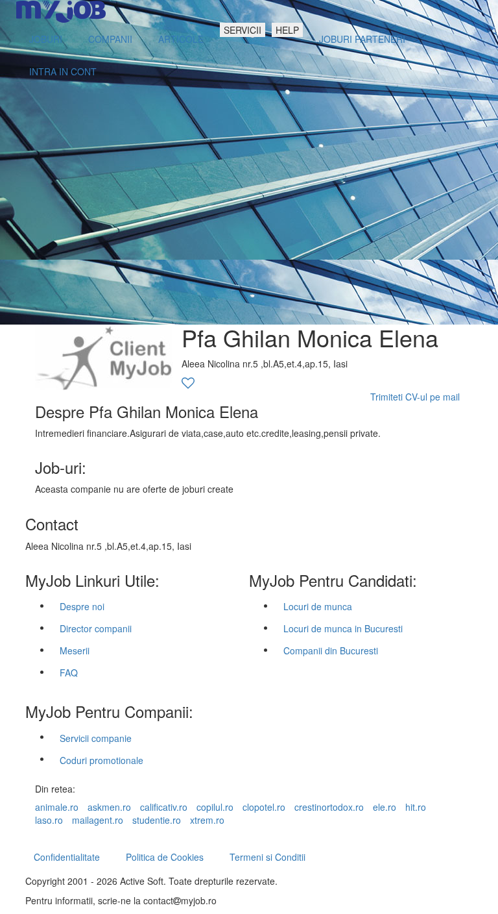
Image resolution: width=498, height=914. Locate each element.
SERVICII (242, 29)
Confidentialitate (67, 856)
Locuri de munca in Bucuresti (343, 628)
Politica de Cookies (165, 856)
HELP (287, 29)
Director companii (96, 628)
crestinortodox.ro (329, 806)
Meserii (74, 650)
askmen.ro (109, 806)
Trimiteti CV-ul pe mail (415, 396)
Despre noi (82, 606)
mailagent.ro (97, 819)
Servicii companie (96, 738)
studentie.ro (156, 819)
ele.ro (384, 806)
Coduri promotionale (101, 760)
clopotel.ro (264, 806)
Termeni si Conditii (267, 856)
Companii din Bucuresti (330, 650)
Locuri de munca (317, 606)
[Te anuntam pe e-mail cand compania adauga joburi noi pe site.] (188, 383)
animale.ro (56, 806)
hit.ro (415, 806)
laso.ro (49, 819)
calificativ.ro (163, 806)
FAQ (69, 672)
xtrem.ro (207, 819)
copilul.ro (214, 806)
